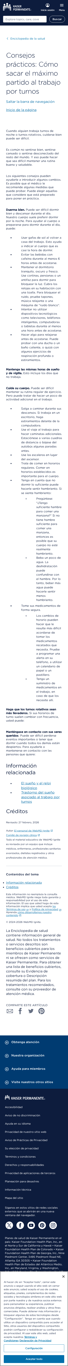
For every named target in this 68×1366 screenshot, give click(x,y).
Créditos (12, 887)
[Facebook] (19, 1225)
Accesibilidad (13, 1107)
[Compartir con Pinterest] (41, 1011)
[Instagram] (52, 1225)
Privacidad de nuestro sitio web (25, 1131)
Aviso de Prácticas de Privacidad (26, 1140)
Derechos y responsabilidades (24, 1164)
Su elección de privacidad (22, 1148)
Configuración (34, 1348)
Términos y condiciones (20, 1156)
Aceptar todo (34, 1359)
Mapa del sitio (14, 1197)
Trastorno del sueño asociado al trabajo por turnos (40, 797)
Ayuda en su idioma (18, 1123)
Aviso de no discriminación (22, 1115)
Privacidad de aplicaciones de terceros (30, 1173)
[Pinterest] (41, 1225)
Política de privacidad (45, 909)
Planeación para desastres (22, 1181)
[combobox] (25, 19)
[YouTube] (30, 1225)
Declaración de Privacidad (35, 1340)
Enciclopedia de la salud (26, 38)
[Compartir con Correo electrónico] (10, 1011)
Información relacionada (24, 882)
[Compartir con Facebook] (20, 1011)
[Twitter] (8, 1225)
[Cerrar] (63, 1276)
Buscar (57, 19)
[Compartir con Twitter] (31, 1011)
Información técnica (18, 1189)
